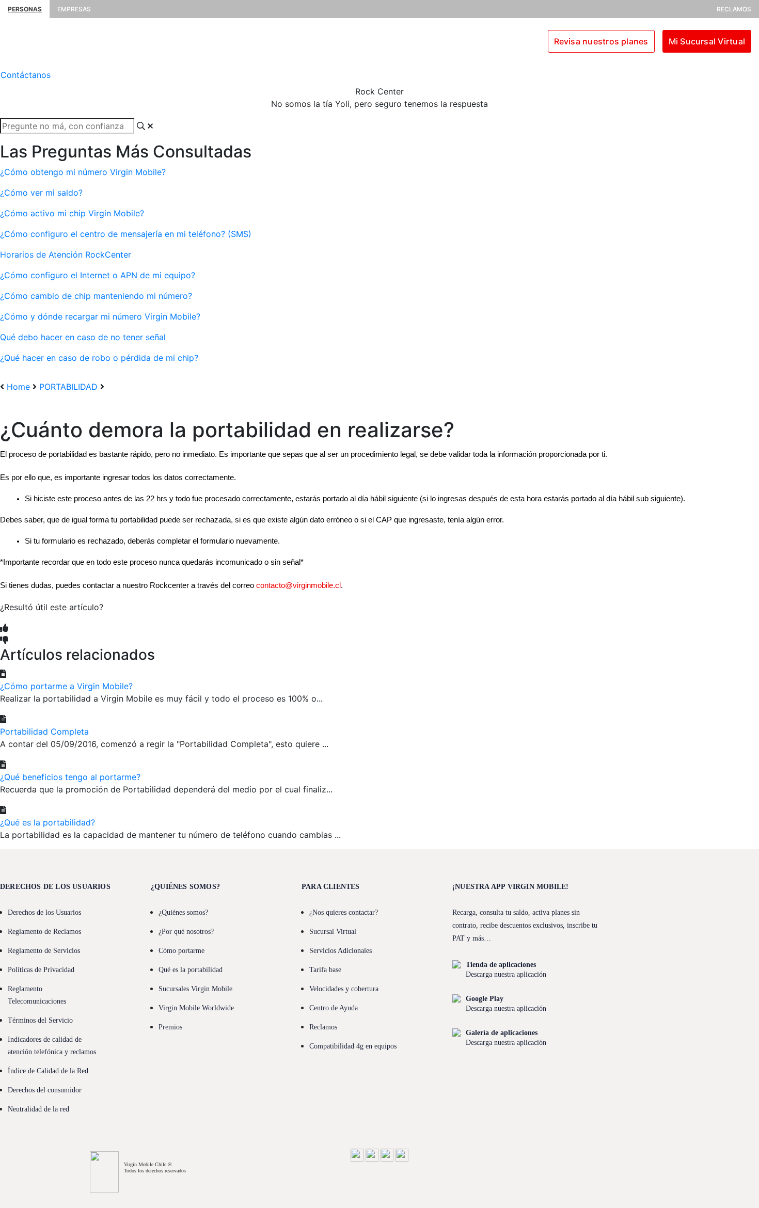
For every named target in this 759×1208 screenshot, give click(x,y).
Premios (170, 1027)
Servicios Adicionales (340, 951)
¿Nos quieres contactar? (343, 912)
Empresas (74, 9)
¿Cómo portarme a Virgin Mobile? (66, 686)
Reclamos (734, 9)
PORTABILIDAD (68, 387)
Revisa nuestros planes (601, 41)
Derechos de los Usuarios (44, 912)
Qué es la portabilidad (191, 970)
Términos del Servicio (40, 1020)
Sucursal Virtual (332, 931)
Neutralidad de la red (38, 1109)
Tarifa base (325, 970)
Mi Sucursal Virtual (707, 41)
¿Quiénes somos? (183, 912)
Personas (25, 9)
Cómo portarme (181, 951)
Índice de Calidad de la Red (48, 1071)
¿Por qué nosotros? (186, 931)
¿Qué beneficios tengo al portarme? (70, 777)
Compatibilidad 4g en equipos (353, 1046)
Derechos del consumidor (45, 1090)
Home (18, 387)
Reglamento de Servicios (44, 951)
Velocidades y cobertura (343, 989)
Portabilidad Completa (44, 731)
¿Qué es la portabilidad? (47, 822)
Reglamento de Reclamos (44, 931)
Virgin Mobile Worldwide (196, 1008)
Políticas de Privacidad (41, 970)
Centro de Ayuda (333, 1008)
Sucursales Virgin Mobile (195, 989)
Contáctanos (26, 75)
